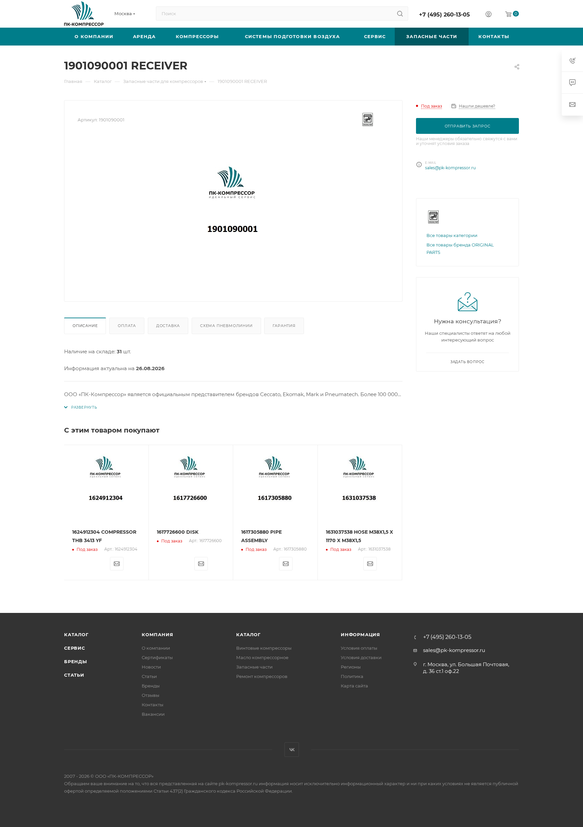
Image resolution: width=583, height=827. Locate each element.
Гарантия (284, 325)
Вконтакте (291, 749)
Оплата (127, 325)
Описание (85, 325)
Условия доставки (361, 657)
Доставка (168, 325)
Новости (151, 667)
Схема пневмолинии (226, 325)
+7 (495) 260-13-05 (444, 14)
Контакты (152, 704)
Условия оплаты (359, 648)
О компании (156, 648)
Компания (157, 634)
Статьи (74, 675)
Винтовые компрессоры (264, 648)
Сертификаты (157, 657)
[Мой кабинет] (488, 15)
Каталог (76, 634)
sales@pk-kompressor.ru (450, 167)
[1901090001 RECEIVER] (233, 212)
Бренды (75, 661)
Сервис (74, 648)
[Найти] (400, 13)
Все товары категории (451, 235)
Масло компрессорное (262, 657)
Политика (352, 676)
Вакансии (153, 714)
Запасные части (254, 667)
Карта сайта (354, 685)
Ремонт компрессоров (261, 676)
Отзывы (150, 695)
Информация (360, 634)
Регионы (351, 667)
